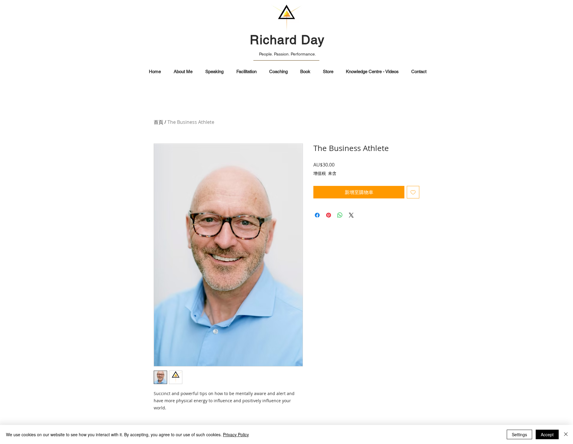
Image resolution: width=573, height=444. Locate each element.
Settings (519, 434)
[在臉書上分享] (317, 215)
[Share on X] (351, 215)
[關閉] (565, 434)
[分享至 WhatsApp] (340, 215)
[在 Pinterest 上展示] (328, 215)
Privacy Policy (236, 434)
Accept (547, 434)
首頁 (158, 122)
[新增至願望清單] (413, 192)
